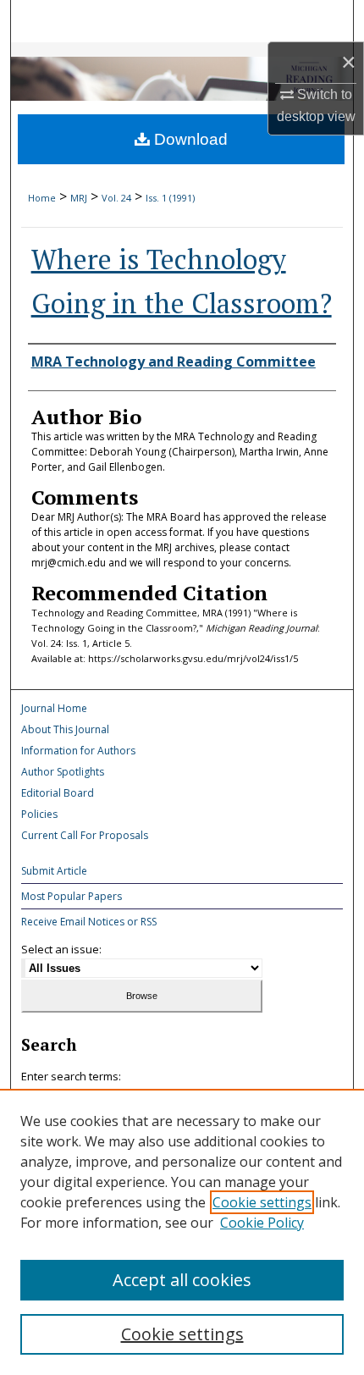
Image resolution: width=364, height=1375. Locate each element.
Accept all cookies (182, 1279)
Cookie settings (262, 1202)
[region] (182, 1232)
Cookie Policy (262, 1222)
